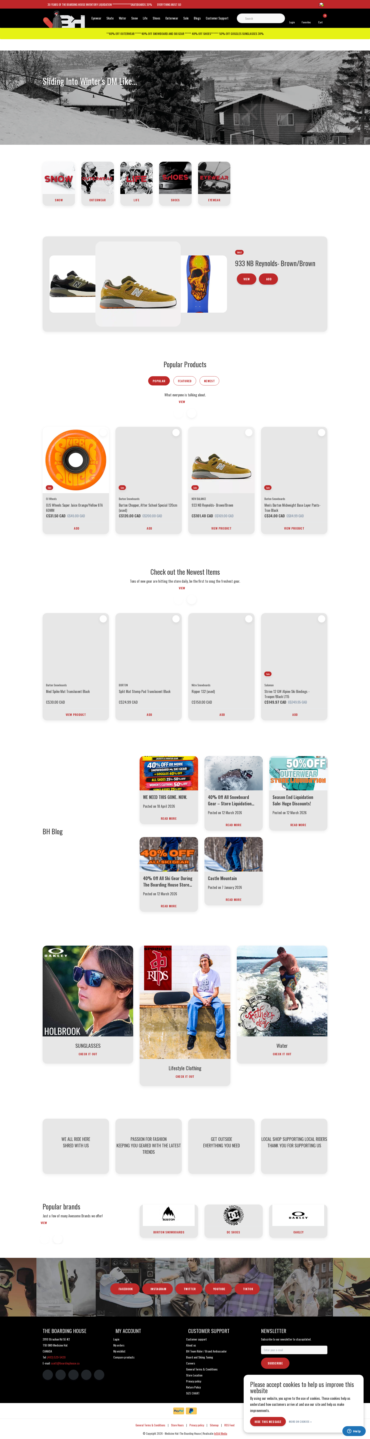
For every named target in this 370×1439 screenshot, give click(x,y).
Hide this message (268, 1421)
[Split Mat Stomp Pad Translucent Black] (148, 646)
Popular (159, 381)
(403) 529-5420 (56, 1357)
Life (145, 18)
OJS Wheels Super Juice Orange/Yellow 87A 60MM (74, 508)
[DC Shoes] (234, 1214)
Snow (134, 18)
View (246, 308)
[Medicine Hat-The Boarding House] (64, 21)
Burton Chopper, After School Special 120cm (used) (148, 508)
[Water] (282, 990)
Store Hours (177, 1425)
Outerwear (171, 18)
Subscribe (275, 1363)
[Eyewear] (214, 177)
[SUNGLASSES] (88, 990)
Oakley (298, 1232)
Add (269, 308)
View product (221, 528)
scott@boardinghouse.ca (65, 1363)
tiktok (248, 1289)
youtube (219, 1289)
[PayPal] (178, 1411)
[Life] (136, 177)
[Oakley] (298, 1214)
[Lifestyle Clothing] (185, 1001)
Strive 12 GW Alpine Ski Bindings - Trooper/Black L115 (287, 694)
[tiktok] (99, 1375)
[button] (191, 413)
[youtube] (86, 1375)
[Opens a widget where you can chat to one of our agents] (354, 1431)
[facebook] (48, 1375)
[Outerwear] (97, 177)
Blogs (197, 18)
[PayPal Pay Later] (191, 1411)
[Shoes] (175, 177)
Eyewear (96, 18)
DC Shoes (233, 1232)
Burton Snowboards (168, 1232)
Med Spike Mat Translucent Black (68, 691)
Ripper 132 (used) (203, 691)
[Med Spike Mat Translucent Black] (76, 646)
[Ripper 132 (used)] (221, 646)
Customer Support (217, 18)
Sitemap (214, 1425)
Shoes (156, 18)
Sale (186, 18)
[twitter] (73, 1375)
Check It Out (88, 1054)
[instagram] (60, 1375)
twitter (190, 1289)
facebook (126, 1289)
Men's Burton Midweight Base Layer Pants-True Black (292, 508)
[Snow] (59, 177)
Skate (110, 18)
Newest (209, 381)
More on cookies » (300, 1421)
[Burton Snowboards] (169, 1214)
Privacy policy (196, 1425)
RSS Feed (229, 1425)
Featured (185, 381)
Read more (169, 818)
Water (122, 18)
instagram (158, 1289)
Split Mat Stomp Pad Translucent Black (144, 691)
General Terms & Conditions (150, 1425)
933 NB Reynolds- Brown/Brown (212, 505)
